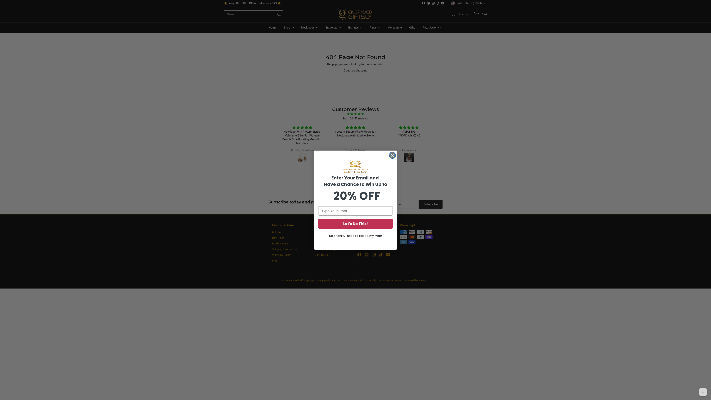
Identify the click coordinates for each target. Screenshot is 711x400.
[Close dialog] (392, 155)
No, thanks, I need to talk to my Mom (355, 236)
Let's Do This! (355, 223)
